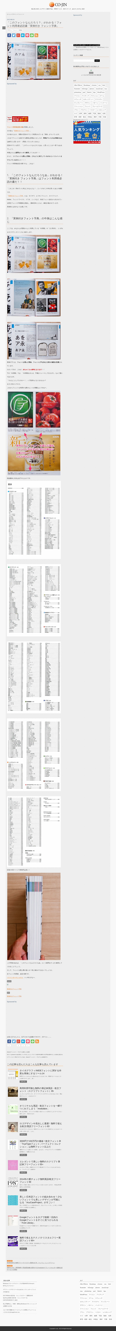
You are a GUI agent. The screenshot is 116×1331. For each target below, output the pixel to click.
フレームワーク (97, 106)
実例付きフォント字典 (21, 131)
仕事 (80, 113)
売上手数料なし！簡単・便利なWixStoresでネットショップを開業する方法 (20, 1305)
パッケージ (103, 103)
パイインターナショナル (15, 977)
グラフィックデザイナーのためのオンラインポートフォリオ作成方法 (19, 1290)
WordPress (100, 92)
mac (105, 89)
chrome (94, 85)
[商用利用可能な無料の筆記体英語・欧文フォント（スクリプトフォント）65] (13, 1096)
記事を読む (23, 1081)
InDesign (85, 89)
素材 (95, 117)
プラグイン (84, 110)
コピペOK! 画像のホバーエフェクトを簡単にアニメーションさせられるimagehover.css (19, 1311)
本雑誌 (20, 30)
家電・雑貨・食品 (80, 117)
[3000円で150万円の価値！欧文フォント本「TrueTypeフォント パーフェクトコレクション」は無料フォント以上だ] (13, 1149)
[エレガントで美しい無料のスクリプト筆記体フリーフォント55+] (13, 1169)
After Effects (78, 85)
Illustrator (77, 89)
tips (94, 92)
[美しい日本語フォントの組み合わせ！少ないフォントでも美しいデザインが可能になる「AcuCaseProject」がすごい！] (13, 1205)
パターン (95, 103)
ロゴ (75, 113)
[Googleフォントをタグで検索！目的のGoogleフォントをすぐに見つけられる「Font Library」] (13, 1225)
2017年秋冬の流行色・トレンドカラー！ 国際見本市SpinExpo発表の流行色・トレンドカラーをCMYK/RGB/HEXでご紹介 (18, 1298)
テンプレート (78, 103)
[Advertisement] (22, 100)
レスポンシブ (101, 110)
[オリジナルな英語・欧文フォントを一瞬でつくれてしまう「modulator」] (13, 1114)
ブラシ (76, 110)
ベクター (92, 110)
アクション (94, 96)
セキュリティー (88, 99)
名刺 (103, 113)
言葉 (100, 117)
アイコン (77, 96)
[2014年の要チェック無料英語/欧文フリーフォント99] (13, 1187)
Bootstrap (87, 85)
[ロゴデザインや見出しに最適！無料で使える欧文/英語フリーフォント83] (13, 1131)
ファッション (78, 106)
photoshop (77, 92)
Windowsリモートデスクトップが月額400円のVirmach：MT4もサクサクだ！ (19, 1284)
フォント (15, 30)
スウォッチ (77, 99)
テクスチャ (98, 99)
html (103, 85)
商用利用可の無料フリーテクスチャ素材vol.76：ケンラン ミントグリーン (31, 1263)
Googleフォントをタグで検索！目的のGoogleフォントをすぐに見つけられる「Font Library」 (39, 1220)
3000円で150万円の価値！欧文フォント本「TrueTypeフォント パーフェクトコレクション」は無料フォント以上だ (40, 1144)
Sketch (89, 92)
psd (84, 92)
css (99, 85)
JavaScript (99, 89)
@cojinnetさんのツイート (80, 120)
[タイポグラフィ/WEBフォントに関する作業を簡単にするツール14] (13, 1078)
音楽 (104, 117)
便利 (85, 113)
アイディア (85, 96)
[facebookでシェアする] (9, 36)
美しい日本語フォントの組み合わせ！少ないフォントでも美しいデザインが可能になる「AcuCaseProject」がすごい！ (41, 1199)
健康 (89, 113)
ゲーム (102, 96)
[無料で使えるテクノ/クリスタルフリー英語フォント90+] (13, 1246)
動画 (99, 113)
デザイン (9, 30)
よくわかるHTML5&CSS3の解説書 (91, 75)
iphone (92, 89)
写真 (94, 113)
